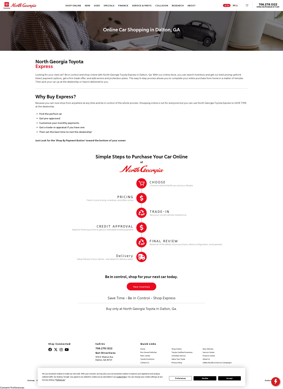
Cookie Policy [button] (121, 377)
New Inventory (141, 286)
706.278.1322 (268, 4)
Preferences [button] (60, 380)
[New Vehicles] (141, 183)
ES (237, 5)
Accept (229, 378)
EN (228, 5)
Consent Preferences (12, 387)
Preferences (180, 378)
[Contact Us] (141, 242)
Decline (205, 378)
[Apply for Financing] (141, 227)
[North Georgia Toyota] (20, 5)
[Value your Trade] (141, 213)
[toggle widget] (275, 381)
